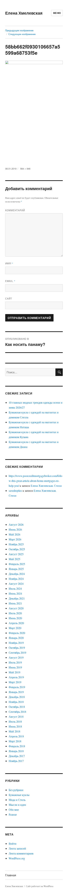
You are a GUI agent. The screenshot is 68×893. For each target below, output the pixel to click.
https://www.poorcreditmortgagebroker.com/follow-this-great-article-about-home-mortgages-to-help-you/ (35, 480)
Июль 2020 (15, 613)
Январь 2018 (16, 751)
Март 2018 (15, 741)
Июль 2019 (15, 662)
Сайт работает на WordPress (39, 886)
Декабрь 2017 (17, 756)
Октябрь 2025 (17, 549)
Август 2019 (16, 657)
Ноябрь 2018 (16, 702)
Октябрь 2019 (17, 647)
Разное (13, 814)
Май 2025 (14, 559)
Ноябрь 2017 (16, 761)
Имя (9, 263)
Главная (10, 875)
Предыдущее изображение (19, 30)
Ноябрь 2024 (16, 579)
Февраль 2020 (17, 633)
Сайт (8, 298)
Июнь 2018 (15, 726)
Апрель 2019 (16, 677)
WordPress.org (17, 858)
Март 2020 (15, 628)
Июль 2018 (15, 721)
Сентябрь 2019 (17, 652)
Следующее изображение (22, 34)
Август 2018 (16, 716)
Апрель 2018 (16, 736)
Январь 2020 (16, 638)
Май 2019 (14, 672)
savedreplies (15, 490)
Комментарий (15, 210)
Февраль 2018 (17, 746)
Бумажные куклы (19, 795)
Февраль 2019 (17, 687)
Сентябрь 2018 (17, 711)
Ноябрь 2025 (16, 544)
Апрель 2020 (16, 623)
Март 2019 (15, 682)
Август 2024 (16, 583)
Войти (12, 843)
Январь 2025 (16, 569)
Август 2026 (16, 524)
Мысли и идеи (17, 804)
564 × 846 (25, 168)
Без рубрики (16, 790)
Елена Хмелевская (23, 13)
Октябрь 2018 (17, 707)
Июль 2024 (15, 588)
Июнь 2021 (15, 603)
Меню (57, 13)
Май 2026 (14, 534)
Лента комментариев (21, 853)
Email (10, 281)
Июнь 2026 (15, 529)
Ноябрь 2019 (16, 643)
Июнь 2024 (15, 593)
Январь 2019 (16, 692)
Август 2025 (16, 554)
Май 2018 (14, 731)
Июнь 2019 (15, 667)
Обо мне (14, 809)
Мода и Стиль (17, 800)
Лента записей (17, 848)
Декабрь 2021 (17, 598)
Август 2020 (16, 608)
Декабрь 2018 (17, 697)
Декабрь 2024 (17, 574)
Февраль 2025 (17, 564)
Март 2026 (15, 539)
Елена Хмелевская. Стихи (46, 485)
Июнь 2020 (15, 618)
